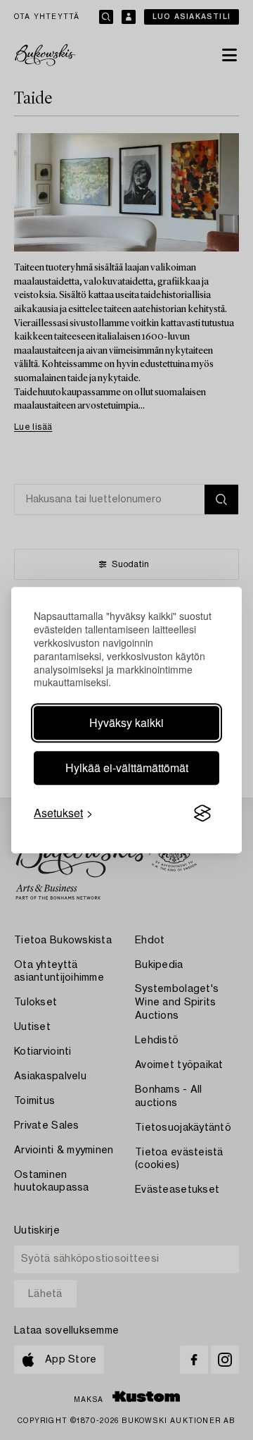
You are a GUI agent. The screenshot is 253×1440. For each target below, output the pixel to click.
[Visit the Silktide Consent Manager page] (202, 814)
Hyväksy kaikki (126, 722)
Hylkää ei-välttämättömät (126, 767)
